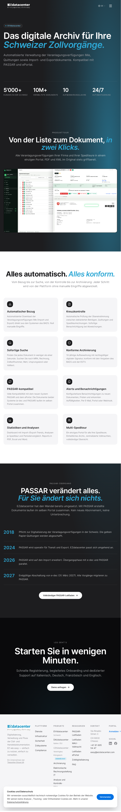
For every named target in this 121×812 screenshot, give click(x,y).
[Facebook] (115, 743)
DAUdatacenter (60, 739)
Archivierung (59, 763)
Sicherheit (40, 741)
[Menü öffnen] (110, 6)
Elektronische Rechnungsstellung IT (62, 771)
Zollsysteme (41, 745)
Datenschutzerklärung (17, 802)
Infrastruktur (41, 736)
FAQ (74, 764)
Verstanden (105, 797)
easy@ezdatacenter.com (102, 752)
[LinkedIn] (110, 743)
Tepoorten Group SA (15, 762)
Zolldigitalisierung (80, 759)
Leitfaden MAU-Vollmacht (76, 743)
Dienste (38, 731)
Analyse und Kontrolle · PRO (59, 783)
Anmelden (114, 731)
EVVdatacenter (60, 731)
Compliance (40, 750)
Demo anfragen (58, 687)
